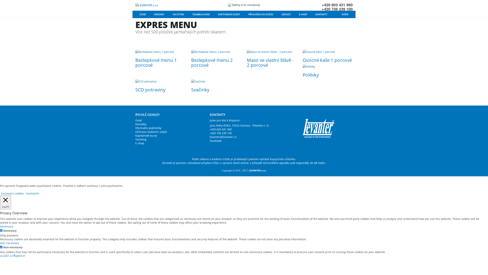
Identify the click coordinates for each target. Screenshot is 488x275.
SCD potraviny (150, 89)
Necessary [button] (6, 226)
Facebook (216, 141)
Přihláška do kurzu (260, 14)
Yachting (178, 14)
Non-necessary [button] (9, 243)
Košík (345, 14)
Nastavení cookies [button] (12, 193)
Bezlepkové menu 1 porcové (156, 62)
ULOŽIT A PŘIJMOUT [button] (12, 256)
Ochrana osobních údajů (151, 132)
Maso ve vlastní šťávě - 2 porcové (270, 62)
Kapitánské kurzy (229, 14)
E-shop (303, 14)
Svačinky (200, 89)
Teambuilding (201, 14)
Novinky (159, 14)
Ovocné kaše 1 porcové (327, 60)
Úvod (143, 14)
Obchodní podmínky (148, 128)
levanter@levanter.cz (223, 137)
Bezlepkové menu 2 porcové (212, 62)
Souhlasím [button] (32, 193)
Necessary (10, 230)
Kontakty (321, 14)
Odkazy (286, 14)
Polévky (311, 75)
